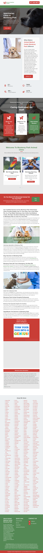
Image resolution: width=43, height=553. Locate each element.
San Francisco (26, 507)
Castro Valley (7, 461)
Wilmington (35, 501)
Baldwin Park (7, 419)
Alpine (6, 407)
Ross (25, 495)
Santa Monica (35, 419)
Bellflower (7, 424)
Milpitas (16, 501)
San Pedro (35, 410)
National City (26, 407)
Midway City (17, 498)
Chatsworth (7, 465)
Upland (34, 480)
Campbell (7, 444)
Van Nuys (35, 483)
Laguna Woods (17, 464)
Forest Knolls (17, 407)
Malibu (16, 489)
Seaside (34, 428)
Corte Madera (7, 480)
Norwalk (25, 424)
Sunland (34, 456)
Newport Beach (27, 415)
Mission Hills (17, 502)
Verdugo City (35, 487)
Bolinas (6, 433)
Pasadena (26, 447)
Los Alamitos (17, 481)
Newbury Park (26, 412)
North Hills (26, 419)
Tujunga (34, 474)
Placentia (25, 456)
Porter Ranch (26, 474)
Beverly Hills (7, 430)
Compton (7, 474)
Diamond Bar (7, 493)
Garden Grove (17, 413)
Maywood (16, 496)
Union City (35, 477)
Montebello (17, 508)
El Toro (6, 508)
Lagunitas (16, 465)
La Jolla (16, 452)
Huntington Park (18, 440)
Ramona (25, 477)
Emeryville (7, 510)
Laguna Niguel (17, 462)
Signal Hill (35, 433)
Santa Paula (35, 421)
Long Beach (17, 480)
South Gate (35, 443)
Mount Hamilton (27, 404)
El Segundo (7, 505)
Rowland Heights (27, 496)
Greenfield (16, 424)
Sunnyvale (35, 458)
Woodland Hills (36, 505)
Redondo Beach (27, 489)
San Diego (26, 502)
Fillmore (16, 404)
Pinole (25, 455)
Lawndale (16, 474)
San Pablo (35, 409)
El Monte (7, 504)
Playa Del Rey (26, 458)
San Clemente (26, 501)
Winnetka (35, 502)
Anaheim (7, 412)
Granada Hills (17, 421)
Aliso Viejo (7, 406)
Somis (34, 440)
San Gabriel (26, 508)
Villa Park (35, 489)
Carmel (6, 453)
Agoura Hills (7, 400)
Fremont (16, 410)
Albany (6, 403)
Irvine (16, 444)
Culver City (7, 486)
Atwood (6, 416)
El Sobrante (7, 507)
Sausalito (35, 425)
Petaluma (25, 450)
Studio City (35, 453)
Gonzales (16, 419)
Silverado (35, 434)
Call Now (7, 28)
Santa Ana (35, 415)
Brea (6, 437)
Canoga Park (7, 446)
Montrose (25, 400)
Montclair (16, 507)
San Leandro (35, 403)
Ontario (25, 431)
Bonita (6, 434)
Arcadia (6, 413)
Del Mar (6, 492)
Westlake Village (36, 496)
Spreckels (35, 446)
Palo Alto (25, 440)
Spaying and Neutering (20, 527)
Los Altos (16, 483)
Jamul (16, 446)
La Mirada (16, 455)
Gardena (16, 415)
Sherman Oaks (36, 430)
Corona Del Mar (8, 477)
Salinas (25, 498)
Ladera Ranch (17, 458)
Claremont (7, 473)
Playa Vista (26, 459)
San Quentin (35, 412)
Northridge (26, 422)
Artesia (6, 415)
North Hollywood (27, 421)
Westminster (35, 498)
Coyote (6, 484)
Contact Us (28, 76)
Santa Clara (35, 416)
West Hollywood (36, 495)
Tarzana (34, 464)
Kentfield (16, 447)
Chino (6, 467)
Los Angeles (17, 484)
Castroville (7, 462)
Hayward (16, 434)
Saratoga (34, 424)
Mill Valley (16, 499)
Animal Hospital (19, 520)
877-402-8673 (34, 2)
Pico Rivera (26, 452)
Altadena (7, 409)
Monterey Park (17, 511)
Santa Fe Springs (36, 418)
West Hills (35, 493)
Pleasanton (26, 461)
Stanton (34, 450)
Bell (6, 421)
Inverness (16, 443)
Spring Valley (35, 447)
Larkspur (16, 473)
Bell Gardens (7, 422)
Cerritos (6, 464)
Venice (34, 484)
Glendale (16, 416)
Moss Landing (26, 403)
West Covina (35, 492)
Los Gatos (16, 486)
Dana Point (7, 490)
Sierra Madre (35, 431)
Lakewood (16, 471)
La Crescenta (17, 449)
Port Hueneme (26, 470)
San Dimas (26, 504)
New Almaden (26, 409)
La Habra (16, 450)
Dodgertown (7, 495)
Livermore (16, 477)
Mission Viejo (17, 504)
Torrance (34, 471)
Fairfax (16, 403)
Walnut (34, 490)
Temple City (35, 465)
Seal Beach (35, 427)
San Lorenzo (35, 404)
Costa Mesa (7, 481)
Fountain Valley (17, 409)
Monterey (16, 510)
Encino (16, 400)
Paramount (26, 446)
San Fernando (26, 505)
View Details (12, 181)
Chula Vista (7, 471)
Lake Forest (17, 468)
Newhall (25, 413)
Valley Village (35, 481)
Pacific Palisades (27, 437)
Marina (16, 493)
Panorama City (26, 444)
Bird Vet (17, 522)
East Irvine (7, 499)
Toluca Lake (35, 468)
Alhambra (7, 404)
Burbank (6, 440)
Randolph (25, 487)
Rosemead (26, 493)
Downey (6, 496)
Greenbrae (17, 422)
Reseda (25, 490)
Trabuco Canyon (36, 473)
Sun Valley (35, 455)
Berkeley (7, 428)
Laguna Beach (17, 459)
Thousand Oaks (36, 467)
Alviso (6, 410)
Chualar (6, 470)
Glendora (16, 418)
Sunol (34, 459)
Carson (6, 459)
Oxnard (25, 434)
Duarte (6, 498)
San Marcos (35, 406)
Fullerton (16, 412)
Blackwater (7, 431)
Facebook (34, 551)
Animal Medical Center (27, 551)
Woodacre (35, 504)
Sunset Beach (35, 461)
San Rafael (35, 413)
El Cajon (7, 501)
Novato (25, 425)
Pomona (25, 468)
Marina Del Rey (17, 495)
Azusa (6, 418)
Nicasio (25, 418)
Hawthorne (17, 433)
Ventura (34, 486)
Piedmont (25, 453)
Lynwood (16, 487)
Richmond (26, 492)
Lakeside (16, 470)
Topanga (34, 470)
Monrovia (16, 505)
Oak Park (25, 427)
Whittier (34, 499)
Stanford (34, 449)
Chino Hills (7, 468)
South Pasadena (36, 444)
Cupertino (7, 487)
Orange (25, 433)
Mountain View (26, 406)
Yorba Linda (35, 507)
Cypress (6, 489)
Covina (6, 483)
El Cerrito (7, 502)
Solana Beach (35, 437)
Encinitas (7, 511)
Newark (25, 410)
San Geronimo (26, 510)
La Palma (16, 456)
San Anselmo (26, 499)
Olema (25, 430)
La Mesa (16, 453)
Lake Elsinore (17, 467)
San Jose (25, 511)
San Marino (35, 407)
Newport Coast (26, 416)
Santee (34, 422)
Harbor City (17, 428)
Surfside (34, 462)
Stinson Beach (36, 452)
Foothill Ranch (17, 406)
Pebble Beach (26, 449)
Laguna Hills (17, 461)
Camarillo (7, 443)
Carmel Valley (8, 458)
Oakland (25, 428)
